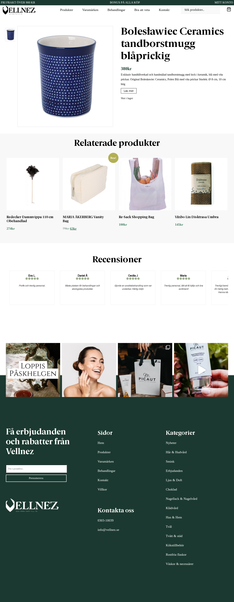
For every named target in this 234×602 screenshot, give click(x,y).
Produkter (66, 10)
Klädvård (172, 508)
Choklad (171, 489)
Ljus (169, 480)
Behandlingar (116, 10)
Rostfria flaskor (176, 554)
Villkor (102, 489)
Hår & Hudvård (176, 452)
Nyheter (171, 443)
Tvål (169, 526)
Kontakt (164, 10)
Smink (170, 461)
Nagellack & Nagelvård (181, 499)
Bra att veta (142, 10)
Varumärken (90, 10)
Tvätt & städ (174, 536)
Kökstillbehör (175, 545)
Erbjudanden (174, 471)
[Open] (33, 370)
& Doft (177, 480)
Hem (101, 443)
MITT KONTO (224, 2)
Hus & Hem (174, 517)
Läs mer (129, 90)
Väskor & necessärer (179, 564)
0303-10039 (106, 520)
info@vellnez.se (108, 530)
